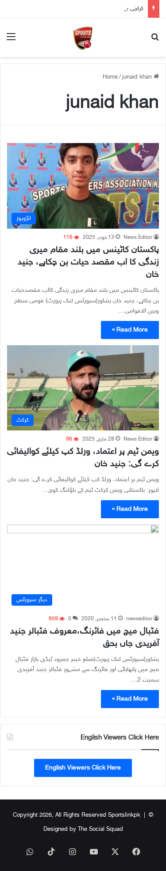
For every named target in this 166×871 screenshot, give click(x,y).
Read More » (130, 330)
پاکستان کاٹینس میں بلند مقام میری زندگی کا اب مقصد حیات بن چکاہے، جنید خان (88, 262)
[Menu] (11, 41)
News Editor (138, 237)
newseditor (139, 619)
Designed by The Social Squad (83, 829)
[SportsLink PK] (83, 37)
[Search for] (155, 41)
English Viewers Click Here (83, 768)
